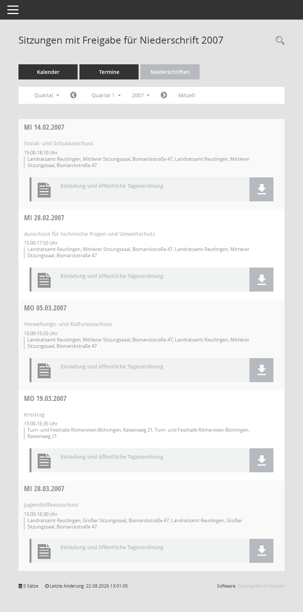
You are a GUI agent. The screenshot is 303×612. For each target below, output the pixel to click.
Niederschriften (170, 71)
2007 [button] (138, 95)
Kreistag (34, 414)
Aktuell (186, 95)
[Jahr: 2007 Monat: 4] (164, 95)
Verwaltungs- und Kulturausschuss (68, 323)
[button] (261, 189)
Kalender (48, 71)
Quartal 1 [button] (104, 95)
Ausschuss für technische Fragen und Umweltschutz (89, 233)
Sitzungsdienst (261, 586)
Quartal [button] (44, 95)
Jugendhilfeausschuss (51, 504)
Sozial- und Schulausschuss (58, 143)
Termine (109, 71)
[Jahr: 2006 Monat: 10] (73, 95)
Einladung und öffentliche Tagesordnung (112, 186)
